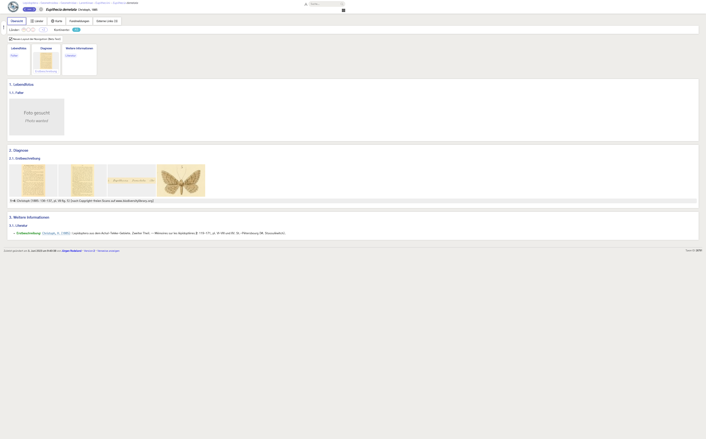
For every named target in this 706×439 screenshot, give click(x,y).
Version (89, 251)
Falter (14, 55)
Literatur (70, 55)
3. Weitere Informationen (29, 217)
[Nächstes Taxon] (34, 9)
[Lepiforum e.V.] (13, 7)
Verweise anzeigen (108, 251)
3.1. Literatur (18, 225)
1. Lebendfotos (21, 84)
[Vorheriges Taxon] (25, 9)
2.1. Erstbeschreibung (24, 158)
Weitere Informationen (79, 48)
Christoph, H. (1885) (56, 233)
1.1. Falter (16, 92)
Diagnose (46, 48)
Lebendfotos (18, 48)
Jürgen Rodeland (71, 251)
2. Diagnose (18, 150)
